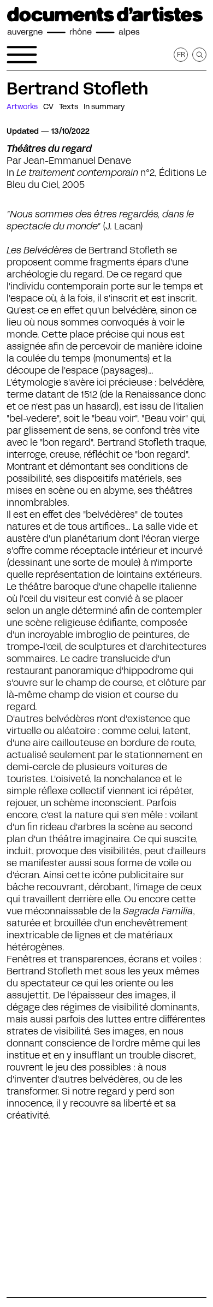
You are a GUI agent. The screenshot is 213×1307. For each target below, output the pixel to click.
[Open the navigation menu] (22, 54)
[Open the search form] (199, 55)
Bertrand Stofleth (78, 88)
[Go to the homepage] (105, 22)
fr (181, 54)
